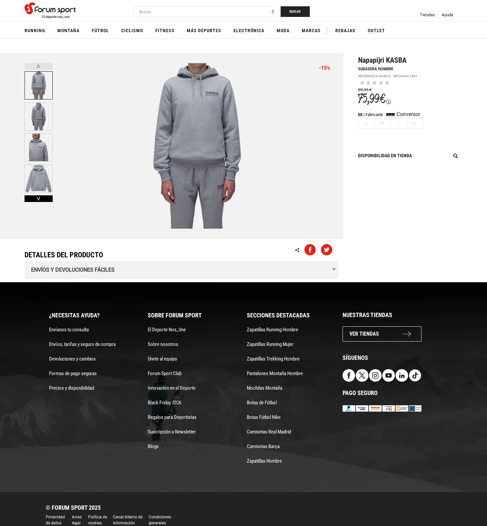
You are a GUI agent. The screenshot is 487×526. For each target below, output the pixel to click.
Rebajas (345, 30)
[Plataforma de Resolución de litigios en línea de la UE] (415, 408)
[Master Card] (375, 408)
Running (35, 30)
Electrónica (249, 30)
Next (39, 198)
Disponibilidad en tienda (385, 155)
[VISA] (362, 408)
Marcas (311, 30)
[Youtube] (388, 375)
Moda (283, 30)
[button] (472, 502)
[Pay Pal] (349, 408)
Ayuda (447, 14)
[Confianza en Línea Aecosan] (402, 408)
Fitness (165, 30)
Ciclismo (132, 30)
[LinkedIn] (402, 375)
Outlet (376, 30)
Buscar (295, 11)
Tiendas (427, 14)
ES (360, 114)
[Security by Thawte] (388, 408)
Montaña (68, 30)
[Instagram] (375, 375)
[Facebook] (349, 375)
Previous (39, 66)
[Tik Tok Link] (415, 375)
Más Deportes (204, 30)
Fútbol (100, 30)
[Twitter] (362, 375)
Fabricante (374, 114)
